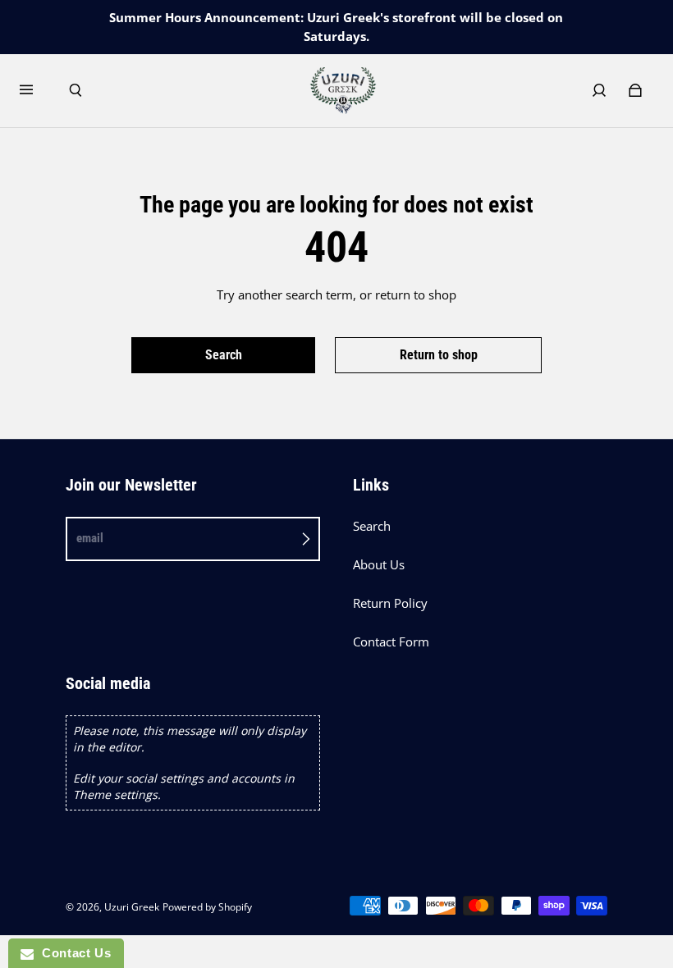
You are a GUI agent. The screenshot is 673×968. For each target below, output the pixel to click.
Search (372, 526)
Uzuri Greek (131, 907)
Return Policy (390, 603)
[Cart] (635, 90)
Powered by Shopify (207, 907)
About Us (379, 564)
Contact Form (391, 642)
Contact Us (72, 953)
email (89, 538)
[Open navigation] (38, 90)
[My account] (599, 90)
